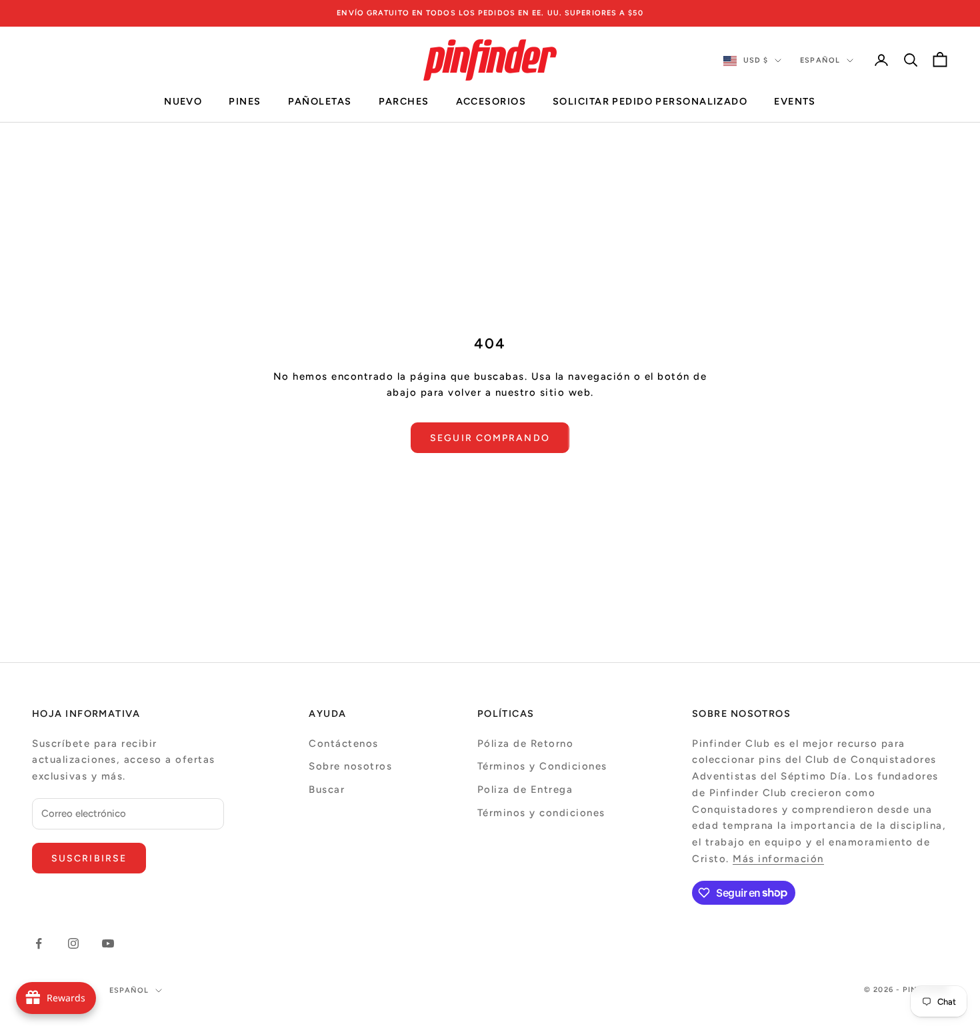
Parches (404, 102)
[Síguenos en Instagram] (73, 943)
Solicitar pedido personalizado (650, 102)
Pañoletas (320, 102)
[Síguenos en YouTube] (108, 943)
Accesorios (491, 102)
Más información (778, 859)
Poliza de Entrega (525, 789)
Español (820, 60)
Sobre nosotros (350, 766)
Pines (245, 102)
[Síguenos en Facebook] (38, 943)
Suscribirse (89, 858)
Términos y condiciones (541, 813)
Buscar (327, 789)
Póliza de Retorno (525, 744)
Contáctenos (344, 744)
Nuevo (183, 102)
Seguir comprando (490, 438)
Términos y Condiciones (542, 766)
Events (795, 102)
